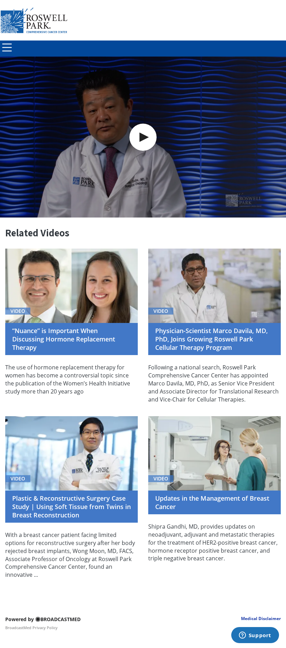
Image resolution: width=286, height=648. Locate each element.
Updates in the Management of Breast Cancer (212, 502)
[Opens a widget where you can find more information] (255, 636)
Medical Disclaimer (261, 618)
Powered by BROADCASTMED (43, 619)
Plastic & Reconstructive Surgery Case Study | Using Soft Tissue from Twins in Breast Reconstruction (71, 506)
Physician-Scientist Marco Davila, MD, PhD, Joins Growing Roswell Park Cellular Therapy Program (211, 339)
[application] (143, 137)
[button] (143, 137)
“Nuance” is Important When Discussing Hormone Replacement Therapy (63, 339)
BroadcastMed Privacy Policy (31, 627)
